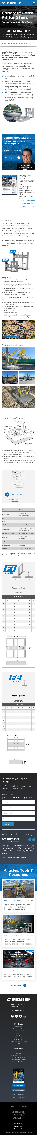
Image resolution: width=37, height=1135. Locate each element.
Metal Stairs (18, 1035)
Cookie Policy (18, 1126)
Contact (18, 1053)
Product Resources (28, 200)
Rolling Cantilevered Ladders (18, 1041)
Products (9, 43)
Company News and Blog (18, 1055)
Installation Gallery (28, 207)
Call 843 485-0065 (12, 151)
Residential (29, 798)
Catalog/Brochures (28, 203)
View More (16, 985)
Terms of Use (18, 1129)
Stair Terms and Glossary (18, 1059)
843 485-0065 (18, 1011)
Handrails (18, 1033)
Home (3, 43)
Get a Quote (11, 158)
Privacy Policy (18, 1123)
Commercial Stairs (18, 1028)
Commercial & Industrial (12, 798)
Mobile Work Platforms (18, 1044)
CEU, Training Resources (18, 1057)
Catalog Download (18, 1085)
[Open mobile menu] (33, 3)
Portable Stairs (18, 1039)
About (18, 1051)
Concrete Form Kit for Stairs (18, 1031)
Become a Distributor (18, 1062)
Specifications (16, 494)
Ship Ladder (18, 1037)
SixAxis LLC (14, 1106)
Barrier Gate (18, 1026)
